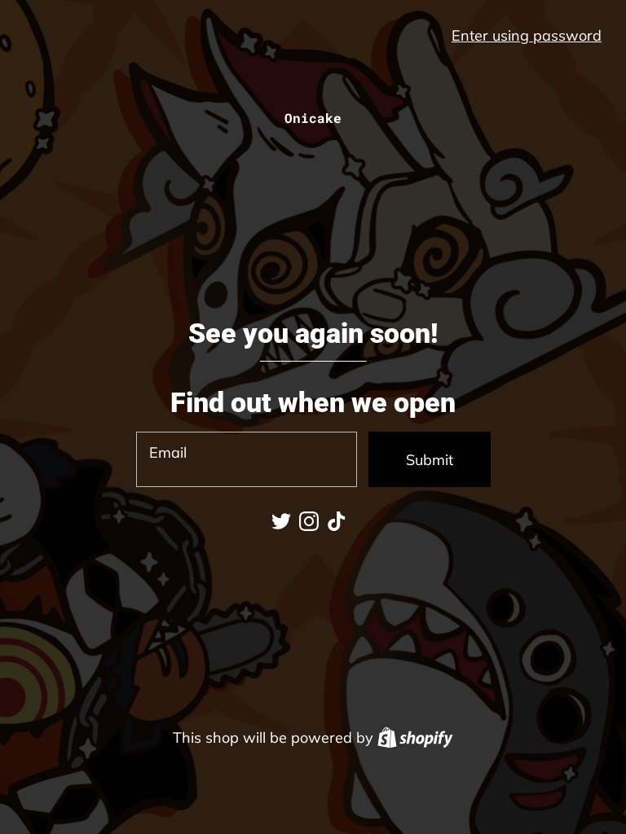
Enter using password (527, 35)
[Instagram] (309, 521)
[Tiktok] (336, 521)
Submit (429, 459)
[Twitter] (281, 521)
